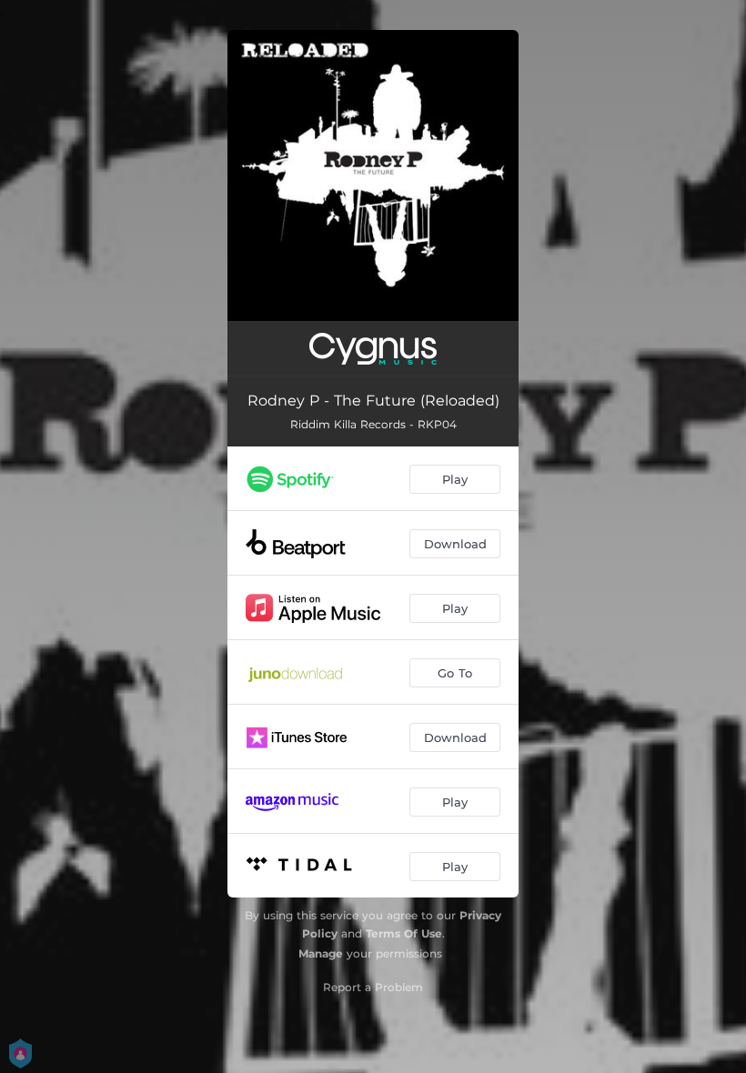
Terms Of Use (404, 933)
